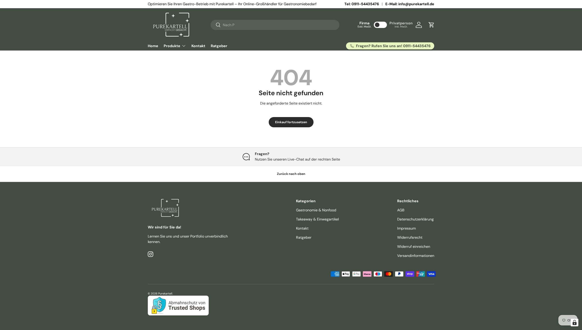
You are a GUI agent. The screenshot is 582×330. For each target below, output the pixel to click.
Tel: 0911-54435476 (361, 4)
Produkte (172, 45)
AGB (400, 210)
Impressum (406, 228)
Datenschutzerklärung (415, 219)
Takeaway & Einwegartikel (317, 219)
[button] (431, 25)
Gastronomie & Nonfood (316, 210)
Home (153, 45)
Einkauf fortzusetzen (291, 122)
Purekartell (165, 293)
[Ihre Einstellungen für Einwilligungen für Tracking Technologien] (574, 322)
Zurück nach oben (291, 174)
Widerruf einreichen (413, 246)
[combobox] (275, 25)
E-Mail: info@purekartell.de (409, 4)
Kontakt (198, 45)
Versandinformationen (415, 255)
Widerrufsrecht (409, 237)
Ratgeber (219, 45)
